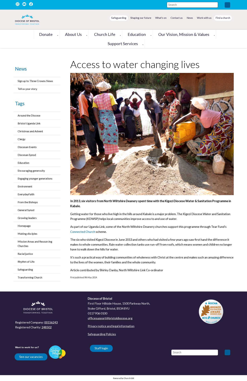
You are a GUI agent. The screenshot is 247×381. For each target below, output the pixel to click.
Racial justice (25, 253)
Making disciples (27, 233)
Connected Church (82, 231)
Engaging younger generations (35, 178)
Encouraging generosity (31, 170)
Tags (20, 103)
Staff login (101, 348)
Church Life (104, 34)
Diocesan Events (27, 147)
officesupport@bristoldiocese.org (110, 318)
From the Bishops (28, 202)
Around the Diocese (29, 115)
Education (137, 34)
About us (73, 34)
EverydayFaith (26, 194)
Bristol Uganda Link (29, 123)
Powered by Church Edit (123, 378)
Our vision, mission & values (183, 34)
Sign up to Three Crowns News (35, 80)
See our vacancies (31, 357)
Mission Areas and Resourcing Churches (35, 243)
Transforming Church (30, 277)
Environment (25, 186)
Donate (46, 34)
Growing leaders (27, 217)
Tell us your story (27, 88)
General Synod (26, 210)
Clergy (21, 139)
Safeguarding (25, 269)
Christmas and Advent (30, 131)
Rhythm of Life (26, 261)
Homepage (24, 225)
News (21, 69)
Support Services (123, 43)
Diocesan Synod (27, 154)
